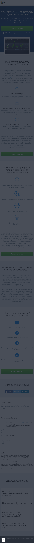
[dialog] (17, 271)
